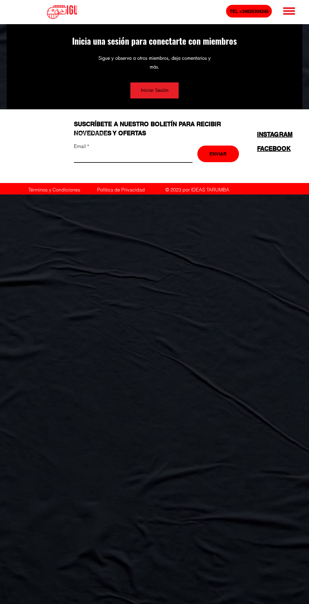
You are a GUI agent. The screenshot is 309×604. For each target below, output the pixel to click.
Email (80, 146)
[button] (289, 11)
